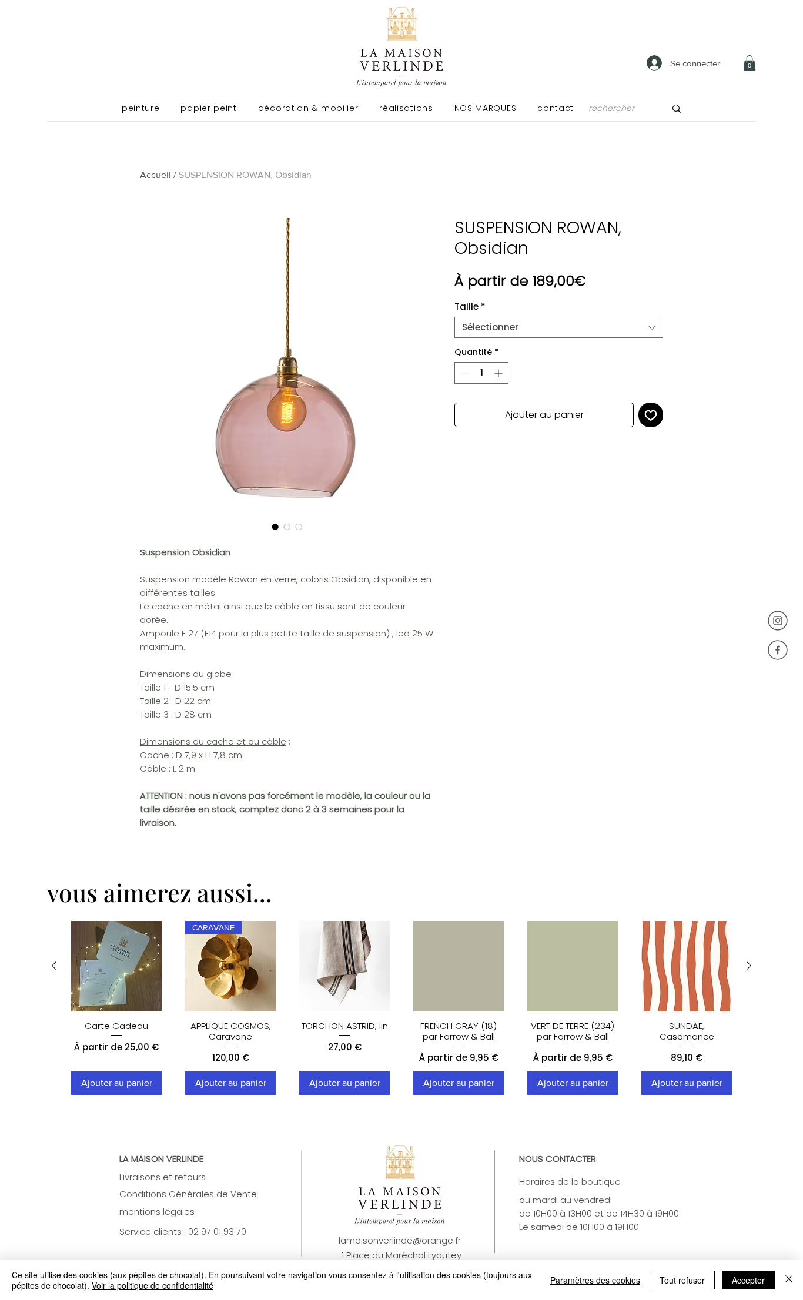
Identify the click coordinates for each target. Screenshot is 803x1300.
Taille (470, 306)
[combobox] (558, 327)
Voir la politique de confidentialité (152, 1285)
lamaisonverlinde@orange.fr (400, 1240)
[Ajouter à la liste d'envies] (650, 415)
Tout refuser (682, 1280)
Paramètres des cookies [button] (595, 1280)
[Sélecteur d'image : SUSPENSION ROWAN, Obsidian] (275, 526)
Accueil (155, 175)
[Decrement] (463, 373)
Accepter (748, 1280)
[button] (140, 108)
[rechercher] (677, 108)
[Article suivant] (749, 966)
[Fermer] (789, 1280)
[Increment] (499, 373)
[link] (749, 63)
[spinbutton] (481, 373)
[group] (401, 1007)
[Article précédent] (54, 966)
